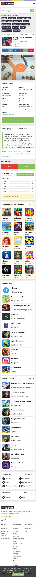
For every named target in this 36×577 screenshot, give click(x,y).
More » (31, 204)
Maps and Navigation (28, 486)
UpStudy (9, 21)
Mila (3, 21)
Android (20, 35)
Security (16, 531)
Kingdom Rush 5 (6, 30)
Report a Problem (8, 115)
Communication (18, 539)
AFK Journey (12, 18)
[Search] (32, 10)
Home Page (6, 35)
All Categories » (28, 474)
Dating (7, 482)
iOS (23, 497)
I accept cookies (18, 575)
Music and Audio (11, 486)
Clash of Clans (26, 18)
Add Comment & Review (25, 174)
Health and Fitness (28, 482)
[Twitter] (2, 520)
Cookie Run (17, 30)
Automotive (26, 478)
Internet (16, 536)
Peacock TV (26, 24)
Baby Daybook (6, 24)
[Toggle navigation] (34, 4)
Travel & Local (17, 544)
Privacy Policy (5, 538)
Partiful (4, 18)
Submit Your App (6, 517)
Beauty (7, 478)
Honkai (23, 27)
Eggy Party (16, 27)
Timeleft (25, 21)
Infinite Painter (17, 24)
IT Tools (15, 546)
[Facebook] (4, 520)
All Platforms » (29, 493)
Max (19, 18)
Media (15, 534)
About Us (4, 529)
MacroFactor (17, 21)
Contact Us (4, 531)
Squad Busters (6, 27)
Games (14, 35)
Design (15, 541)
